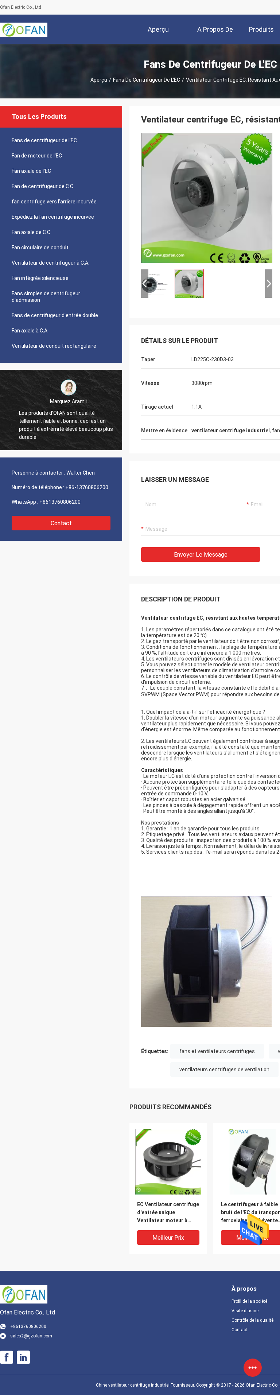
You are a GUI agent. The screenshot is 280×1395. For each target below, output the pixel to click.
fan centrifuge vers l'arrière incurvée (54, 201)
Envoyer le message (201, 554)
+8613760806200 (60, 502)
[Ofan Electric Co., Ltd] (23, 29)
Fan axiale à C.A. (30, 331)
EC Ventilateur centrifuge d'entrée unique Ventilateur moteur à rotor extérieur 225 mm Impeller (168, 1212)
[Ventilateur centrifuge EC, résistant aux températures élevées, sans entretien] (206, 197)
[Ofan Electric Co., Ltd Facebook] (6, 1357)
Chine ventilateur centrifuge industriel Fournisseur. (146, 1385)
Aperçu (98, 80)
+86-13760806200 (86, 487)
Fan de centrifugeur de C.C (42, 186)
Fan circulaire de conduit (40, 247)
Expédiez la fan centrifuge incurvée (53, 217)
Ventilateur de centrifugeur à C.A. (50, 263)
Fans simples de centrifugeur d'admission (46, 297)
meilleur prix (168, 1237)
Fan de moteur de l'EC (37, 156)
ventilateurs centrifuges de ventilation (224, 1069)
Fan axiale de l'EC (31, 171)
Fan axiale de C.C (31, 232)
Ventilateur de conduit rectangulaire (54, 346)
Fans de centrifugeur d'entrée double (55, 315)
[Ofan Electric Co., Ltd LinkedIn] (23, 1357)
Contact (61, 523)
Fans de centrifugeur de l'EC (146, 80)
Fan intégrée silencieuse (40, 278)
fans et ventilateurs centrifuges (217, 1051)
